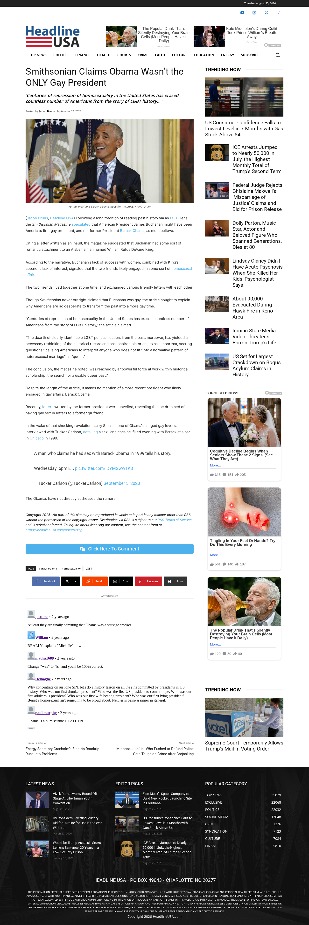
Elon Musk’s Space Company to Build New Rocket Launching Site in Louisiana (167, 798)
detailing (90, 432)
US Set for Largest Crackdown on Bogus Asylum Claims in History (256, 365)
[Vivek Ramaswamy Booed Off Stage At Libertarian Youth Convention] (37, 800)
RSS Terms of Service (175, 520)
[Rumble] (254, 13)
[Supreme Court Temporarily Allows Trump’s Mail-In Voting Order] (244, 717)
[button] (277, 55)
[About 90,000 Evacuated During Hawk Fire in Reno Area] (217, 304)
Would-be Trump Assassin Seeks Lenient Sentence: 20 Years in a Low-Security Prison (77, 847)
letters (47, 406)
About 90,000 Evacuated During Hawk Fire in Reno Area (252, 308)
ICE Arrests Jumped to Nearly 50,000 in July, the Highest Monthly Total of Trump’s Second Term (256, 159)
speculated (81, 224)
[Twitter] (266, 13)
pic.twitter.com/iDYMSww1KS (104, 468)
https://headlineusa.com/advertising (54, 530)
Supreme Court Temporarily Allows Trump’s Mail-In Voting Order (244, 746)
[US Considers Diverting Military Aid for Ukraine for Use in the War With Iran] (37, 824)
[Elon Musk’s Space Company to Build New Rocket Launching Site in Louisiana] (127, 800)
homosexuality (71, 568)
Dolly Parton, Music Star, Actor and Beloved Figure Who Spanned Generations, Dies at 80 (257, 235)
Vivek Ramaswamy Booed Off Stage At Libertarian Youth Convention (75, 798)
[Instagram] (278, 13)
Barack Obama (132, 230)
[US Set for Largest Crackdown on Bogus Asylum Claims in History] (217, 362)
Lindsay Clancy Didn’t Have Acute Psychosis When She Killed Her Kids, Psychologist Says (257, 273)
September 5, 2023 (122, 483)
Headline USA (62, 218)
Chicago (37, 438)
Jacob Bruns (47, 111)
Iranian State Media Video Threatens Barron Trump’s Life (254, 337)
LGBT (174, 218)
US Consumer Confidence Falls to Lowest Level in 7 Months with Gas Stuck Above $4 (244, 129)
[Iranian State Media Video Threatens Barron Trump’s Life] (217, 336)
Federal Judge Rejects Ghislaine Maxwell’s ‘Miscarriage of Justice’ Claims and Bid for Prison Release (257, 197)
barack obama (48, 568)
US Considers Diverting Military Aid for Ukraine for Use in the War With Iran (77, 822)
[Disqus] (110, 668)
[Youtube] (242, 13)
